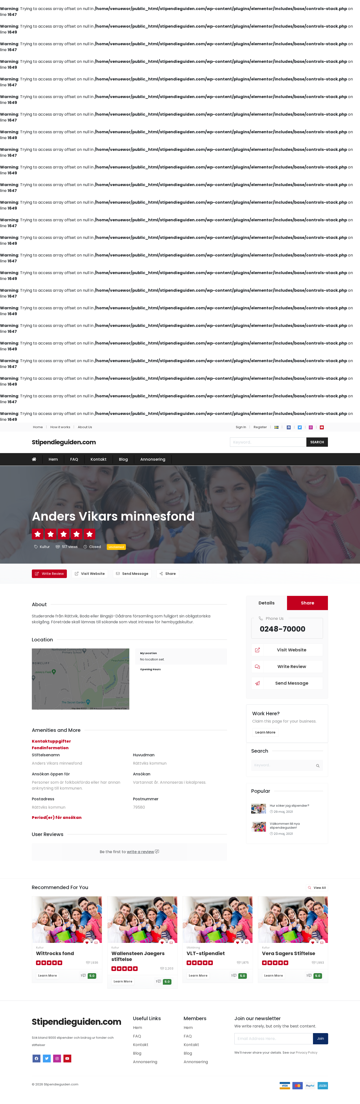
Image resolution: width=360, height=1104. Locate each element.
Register (260, 427)
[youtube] (322, 427)
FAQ (74, 459)
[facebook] (289, 427)
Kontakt (99, 459)
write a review (140, 852)
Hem (53, 459)
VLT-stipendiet (206, 953)
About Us (85, 427)
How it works (60, 427)
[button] (276, 427)
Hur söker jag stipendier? (289, 805)
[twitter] (300, 427)
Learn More (265, 732)
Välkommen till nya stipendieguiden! (285, 825)
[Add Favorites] (86, 943)
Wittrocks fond (55, 953)
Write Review (52, 573)
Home (38, 427)
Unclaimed (116, 547)
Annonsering (152, 459)
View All (319, 888)
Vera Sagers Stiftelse (288, 953)
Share (170, 573)
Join (320, 1038)
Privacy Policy (306, 1052)
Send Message (134, 573)
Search (317, 442)
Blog (123, 459)
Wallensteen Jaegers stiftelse (138, 956)
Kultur (45, 546)
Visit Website (92, 573)
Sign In (241, 427)
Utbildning (193, 947)
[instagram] (311, 427)
